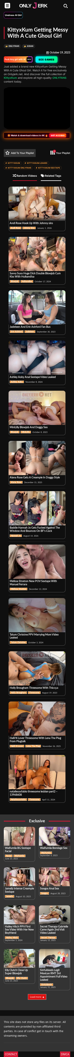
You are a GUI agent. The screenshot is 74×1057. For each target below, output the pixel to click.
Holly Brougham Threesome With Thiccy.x (34, 688)
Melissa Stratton (18, 589)
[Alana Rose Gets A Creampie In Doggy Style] (37, 458)
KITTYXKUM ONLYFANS (18, 168)
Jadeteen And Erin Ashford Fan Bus (30, 327)
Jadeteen (30, 332)
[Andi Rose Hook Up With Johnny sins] (37, 204)
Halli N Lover (17, 746)
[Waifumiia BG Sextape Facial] (19, 836)
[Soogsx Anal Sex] (54, 876)
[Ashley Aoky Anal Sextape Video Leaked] (37, 357)
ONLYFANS (12, 46)
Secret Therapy (48, 938)
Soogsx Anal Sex (49, 888)
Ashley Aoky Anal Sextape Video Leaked (33, 377)
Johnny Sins (29, 228)
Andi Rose (15, 228)
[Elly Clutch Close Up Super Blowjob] (19, 958)
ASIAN (28, 46)
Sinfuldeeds (46, 985)
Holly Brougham (18, 693)
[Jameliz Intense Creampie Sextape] (19, 876)
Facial (8, 856)
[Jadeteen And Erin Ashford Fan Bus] (37, 307)
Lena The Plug (33, 746)
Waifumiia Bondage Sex (53, 848)
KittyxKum (10, 77)
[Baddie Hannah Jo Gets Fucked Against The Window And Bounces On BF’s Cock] (37, 508)
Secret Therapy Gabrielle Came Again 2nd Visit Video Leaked (54, 930)
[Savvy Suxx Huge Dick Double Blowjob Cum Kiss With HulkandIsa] (37, 254)
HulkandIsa (27, 281)
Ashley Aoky (17, 382)
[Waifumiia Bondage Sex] (54, 836)
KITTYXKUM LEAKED (36, 163)
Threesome (34, 693)
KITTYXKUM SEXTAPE (48, 168)
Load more (35, 996)
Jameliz (9, 896)
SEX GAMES (47, 59)
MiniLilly (26, 432)
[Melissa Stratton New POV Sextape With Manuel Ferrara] (37, 562)
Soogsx (44, 893)
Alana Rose (16, 482)
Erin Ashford (16, 332)
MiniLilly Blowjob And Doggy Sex (29, 427)
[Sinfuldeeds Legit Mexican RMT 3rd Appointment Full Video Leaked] (54, 958)
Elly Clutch (22, 978)
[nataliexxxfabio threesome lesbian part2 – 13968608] (37, 772)
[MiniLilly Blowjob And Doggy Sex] (37, 408)
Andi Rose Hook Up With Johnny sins (31, 223)
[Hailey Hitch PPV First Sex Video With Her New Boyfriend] (19, 914)
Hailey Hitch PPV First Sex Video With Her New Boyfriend (19, 930)
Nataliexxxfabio (18, 800)
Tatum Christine (18, 642)
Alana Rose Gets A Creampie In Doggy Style (35, 477)
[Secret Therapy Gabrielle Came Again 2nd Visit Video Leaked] (54, 914)
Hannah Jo (16, 536)
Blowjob (14, 281)
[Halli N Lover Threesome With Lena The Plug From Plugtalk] (37, 718)
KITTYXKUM (13, 163)
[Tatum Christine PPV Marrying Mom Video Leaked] (37, 615)
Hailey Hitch (12, 938)
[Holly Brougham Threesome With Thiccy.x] (37, 668)
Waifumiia (19, 856)
